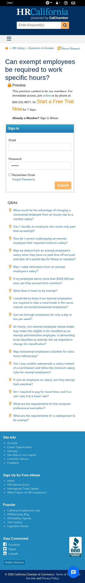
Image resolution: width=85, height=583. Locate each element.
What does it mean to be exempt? (35, 290)
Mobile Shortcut (14, 562)
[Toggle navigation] (9, 39)
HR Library (18, 48)
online (47, 95)
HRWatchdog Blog (18, 514)
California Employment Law (23, 510)
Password (15, 159)
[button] (65, 25)
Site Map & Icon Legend (21, 455)
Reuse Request (70, 48)
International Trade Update (23, 488)
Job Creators (14, 522)
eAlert (10, 480)
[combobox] (38, 25)
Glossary (12, 451)
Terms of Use (64, 574)
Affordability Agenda (19, 518)
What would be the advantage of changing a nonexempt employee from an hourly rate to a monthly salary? (43, 215)
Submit (62, 185)
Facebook (14, 544)
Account (12, 443)
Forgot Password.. (24, 179)
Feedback (13, 462)
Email (12, 140)
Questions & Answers (41, 48)
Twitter (12, 549)
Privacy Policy (50, 578)
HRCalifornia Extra (18, 484)
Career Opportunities (19, 447)
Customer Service (18, 458)
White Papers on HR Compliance (26, 492)
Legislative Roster (18, 526)
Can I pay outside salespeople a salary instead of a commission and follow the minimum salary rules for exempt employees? (44, 368)
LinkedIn (13, 553)
